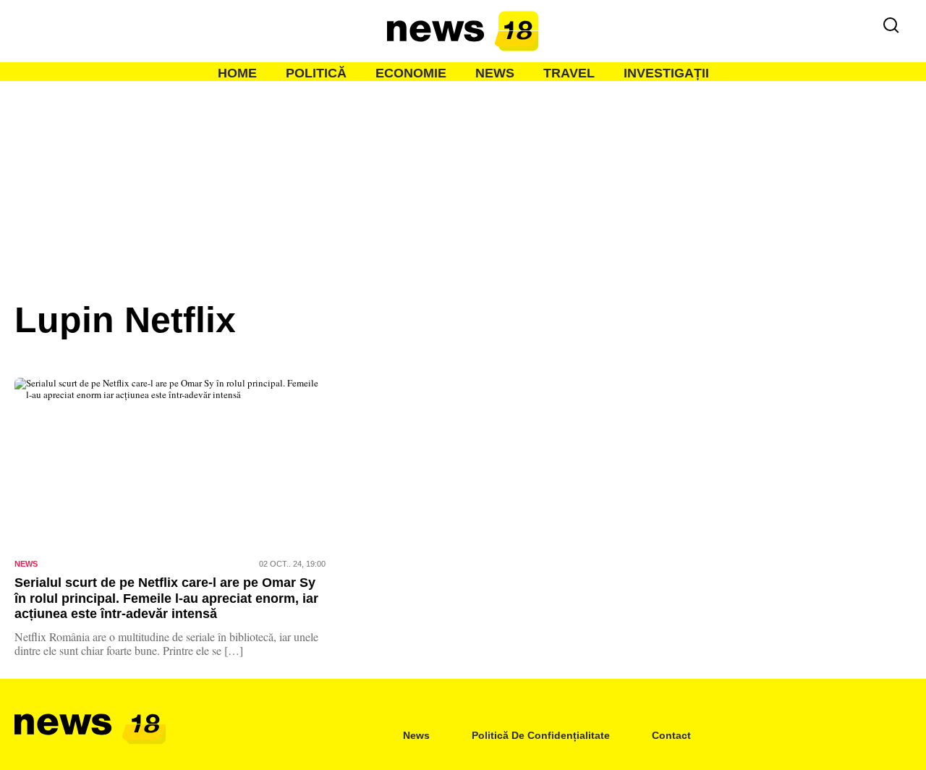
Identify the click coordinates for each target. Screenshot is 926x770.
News (494, 73)
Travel (569, 73)
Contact (671, 735)
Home (237, 73)
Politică (316, 73)
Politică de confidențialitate (541, 735)
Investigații (666, 73)
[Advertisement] (463, 189)
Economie (410, 73)
